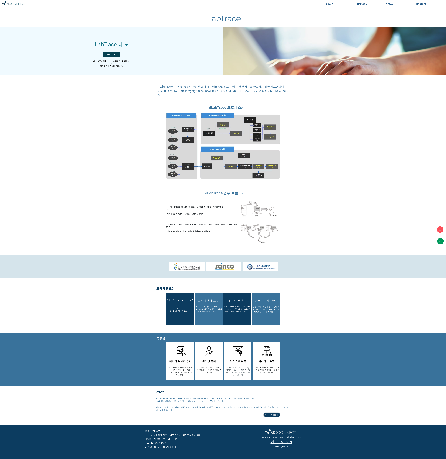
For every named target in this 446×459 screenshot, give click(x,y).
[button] (368, 3)
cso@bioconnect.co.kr (165, 447)
